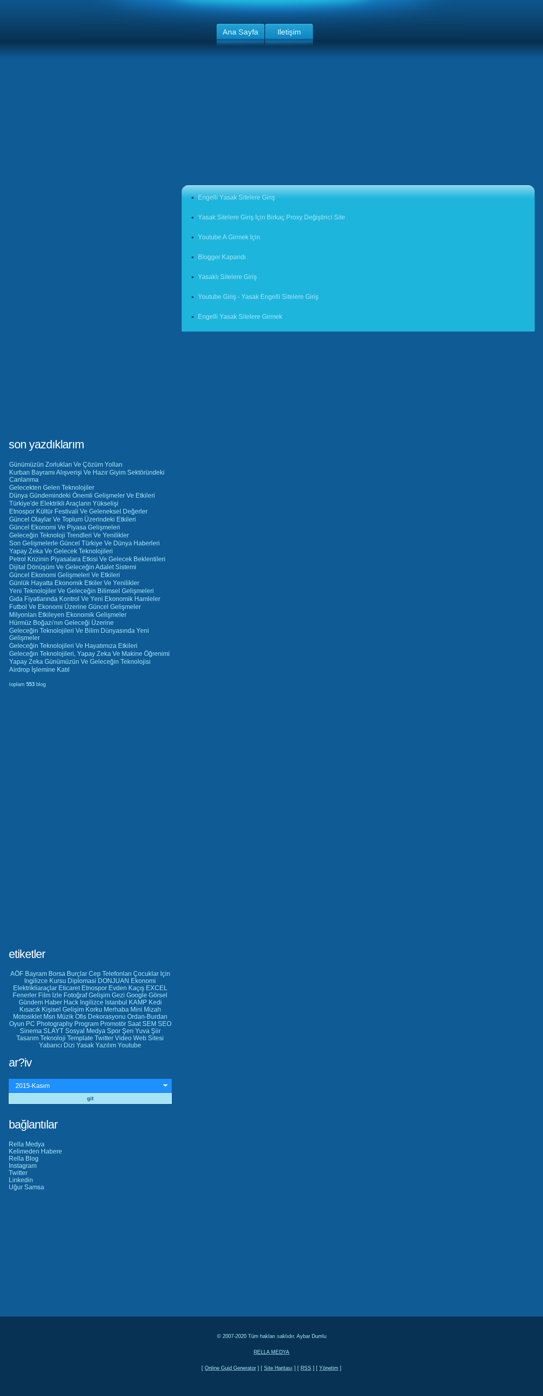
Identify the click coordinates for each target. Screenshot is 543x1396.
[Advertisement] (271, 122)
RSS (306, 1368)
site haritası (278, 1368)
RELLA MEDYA (271, 1352)
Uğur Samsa (26, 1187)
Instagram (23, 1165)
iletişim (289, 32)
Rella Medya (27, 1144)
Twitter (18, 1172)
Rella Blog (24, 1158)
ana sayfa (240, 32)
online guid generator (230, 1368)
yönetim (328, 1368)
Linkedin (21, 1180)
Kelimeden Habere (35, 1151)
